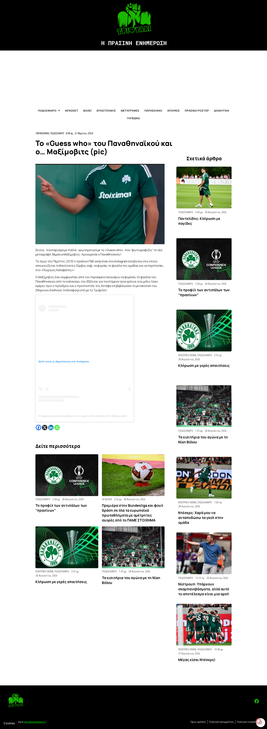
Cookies (9, 723)
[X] (44, 427)
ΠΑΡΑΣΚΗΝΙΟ (42, 133)
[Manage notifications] (258, 721)
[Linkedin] (51, 427)
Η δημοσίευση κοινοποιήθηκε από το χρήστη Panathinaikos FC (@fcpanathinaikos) (86, 415)
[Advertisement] (133, 77)
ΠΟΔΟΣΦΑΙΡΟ (57, 133)
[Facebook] (38, 427)
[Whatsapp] (57, 427)
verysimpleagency (35, 722)
